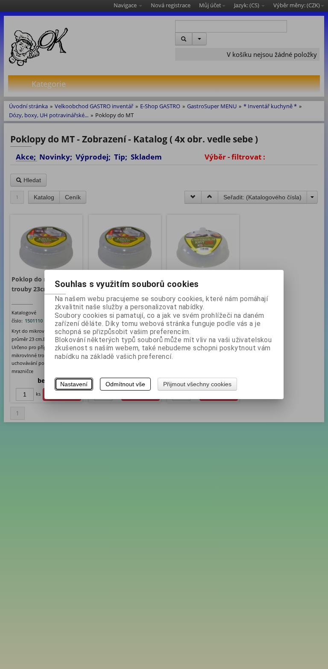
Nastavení (74, 384)
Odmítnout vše (125, 384)
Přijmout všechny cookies (197, 384)
